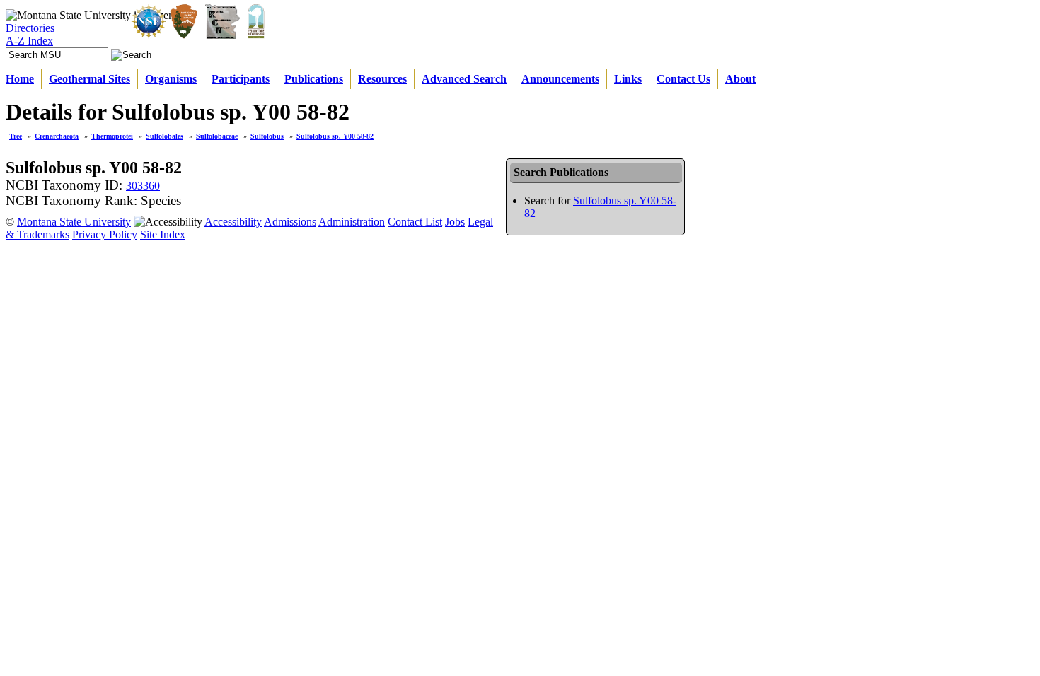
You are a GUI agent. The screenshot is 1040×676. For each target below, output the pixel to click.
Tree (15, 136)
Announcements (560, 79)
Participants (241, 79)
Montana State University (74, 222)
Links (628, 79)
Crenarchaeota (57, 136)
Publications (313, 79)
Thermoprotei (112, 136)
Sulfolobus (267, 136)
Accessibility (233, 222)
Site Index (162, 234)
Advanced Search (464, 79)
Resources (382, 79)
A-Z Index (29, 41)
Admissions (290, 222)
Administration (351, 222)
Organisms (171, 79)
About (740, 79)
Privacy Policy (104, 234)
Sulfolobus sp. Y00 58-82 (335, 136)
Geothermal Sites (89, 79)
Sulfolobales (164, 136)
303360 (143, 186)
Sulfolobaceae (217, 136)
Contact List (415, 222)
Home (20, 79)
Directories (30, 28)
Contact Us (683, 79)
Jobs (455, 222)
